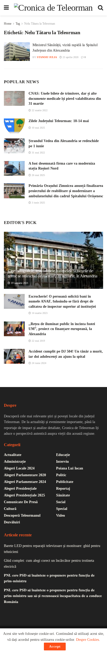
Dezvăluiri (12, 522)
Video (60, 515)
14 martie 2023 (39, 313)
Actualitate (12, 455)
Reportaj (63, 488)
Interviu (62, 462)
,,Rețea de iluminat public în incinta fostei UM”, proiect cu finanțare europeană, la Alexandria (62, 329)
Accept (55, 646)
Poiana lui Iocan (69, 468)
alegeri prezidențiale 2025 (24, 495)
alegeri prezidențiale (20, 488)
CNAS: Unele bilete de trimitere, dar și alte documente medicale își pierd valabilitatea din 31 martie (65, 99)
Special (61, 509)
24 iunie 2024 (38, 363)
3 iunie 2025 (38, 202)
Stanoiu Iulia (47, 57)
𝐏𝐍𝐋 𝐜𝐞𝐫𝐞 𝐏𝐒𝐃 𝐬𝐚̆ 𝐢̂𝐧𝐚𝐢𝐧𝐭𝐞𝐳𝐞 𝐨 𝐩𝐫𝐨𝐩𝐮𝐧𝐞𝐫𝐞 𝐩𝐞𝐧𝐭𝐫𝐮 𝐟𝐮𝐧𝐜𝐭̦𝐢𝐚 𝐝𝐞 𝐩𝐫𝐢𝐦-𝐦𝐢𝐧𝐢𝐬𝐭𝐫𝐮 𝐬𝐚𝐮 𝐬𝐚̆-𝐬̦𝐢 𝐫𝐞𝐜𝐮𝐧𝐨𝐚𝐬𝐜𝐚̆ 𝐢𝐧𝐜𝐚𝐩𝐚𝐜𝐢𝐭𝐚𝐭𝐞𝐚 (53, 596)
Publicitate (64, 482)
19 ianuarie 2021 (19, 283)
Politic (61, 475)
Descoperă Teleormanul (22, 515)
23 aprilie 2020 (70, 57)
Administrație (15, 462)
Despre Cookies (87, 640)
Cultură (10, 509)
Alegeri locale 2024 (19, 468)
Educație (63, 455)
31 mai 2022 (38, 152)
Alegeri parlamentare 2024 (25, 482)
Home (7, 23)
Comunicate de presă (21, 502)
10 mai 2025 (38, 127)
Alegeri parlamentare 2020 (25, 475)
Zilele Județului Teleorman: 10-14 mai (59, 121)
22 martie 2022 (39, 110)
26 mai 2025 (38, 175)
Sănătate (63, 495)
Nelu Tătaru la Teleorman (39, 23)
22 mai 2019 (38, 340)
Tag (18, 23)
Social (60, 502)
